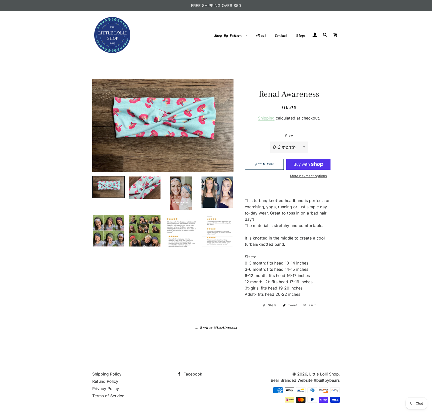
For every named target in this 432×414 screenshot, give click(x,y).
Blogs (301, 35)
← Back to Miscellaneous (216, 328)
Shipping (266, 118)
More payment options (308, 176)
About (261, 35)
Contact (281, 35)
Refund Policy (105, 381)
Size (289, 135)
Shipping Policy (107, 374)
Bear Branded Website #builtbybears (305, 380)
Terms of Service (108, 395)
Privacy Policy (105, 388)
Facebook (192, 374)
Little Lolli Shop (324, 374)
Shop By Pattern (228, 35)
